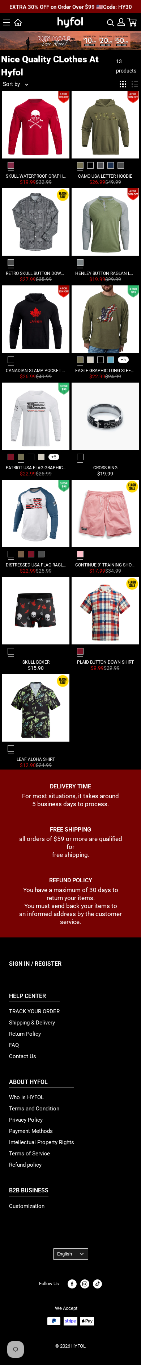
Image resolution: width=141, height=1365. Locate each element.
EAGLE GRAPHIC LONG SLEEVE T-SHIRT (105, 370)
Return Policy (25, 1034)
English (64, 1254)
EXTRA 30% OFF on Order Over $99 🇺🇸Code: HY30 (70, 7)
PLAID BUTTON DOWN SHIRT (105, 662)
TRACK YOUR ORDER (34, 1011)
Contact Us (22, 1056)
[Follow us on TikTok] (97, 1283)
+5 (123, 359)
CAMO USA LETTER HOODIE (105, 176)
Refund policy (25, 1165)
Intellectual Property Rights (41, 1142)
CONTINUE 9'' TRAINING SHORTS (105, 565)
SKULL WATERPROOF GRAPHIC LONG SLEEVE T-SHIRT (36, 176)
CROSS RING (105, 467)
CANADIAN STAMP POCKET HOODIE (36, 370)
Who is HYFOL (26, 1097)
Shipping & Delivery (32, 1022)
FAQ (14, 1045)
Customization (26, 1206)
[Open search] (111, 22)
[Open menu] (6, 22)
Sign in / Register (35, 963)
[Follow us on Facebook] (72, 1283)
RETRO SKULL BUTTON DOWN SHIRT (36, 273)
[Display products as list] (135, 84)
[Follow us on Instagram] (84, 1283)
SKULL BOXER (36, 662)
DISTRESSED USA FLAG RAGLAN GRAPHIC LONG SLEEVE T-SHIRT (36, 565)
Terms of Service (29, 1153)
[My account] (121, 22)
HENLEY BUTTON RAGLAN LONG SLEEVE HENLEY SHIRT (105, 273)
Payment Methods (31, 1131)
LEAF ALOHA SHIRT (36, 759)
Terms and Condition (34, 1108)
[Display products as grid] (123, 84)
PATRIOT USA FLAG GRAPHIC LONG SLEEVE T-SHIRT (36, 467)
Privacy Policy (26, 1120)
